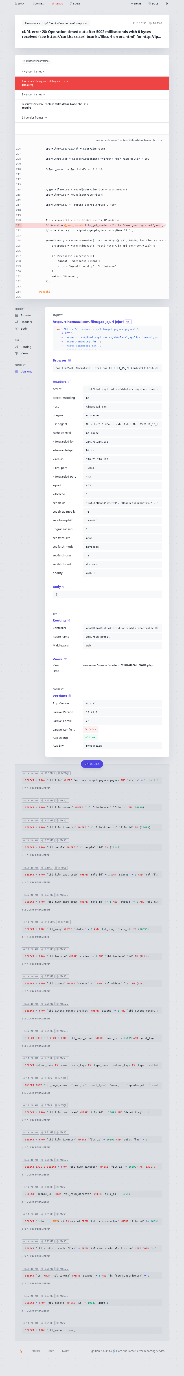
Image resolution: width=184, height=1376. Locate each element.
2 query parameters (37, 788)
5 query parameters (37, 1093)
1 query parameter (36, 855)
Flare (119, 1351)
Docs (51, 1351)
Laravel (66, 1351)
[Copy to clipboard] (158, 329)
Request (20, 309)
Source (36, 1351)
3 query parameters (37, 1046)
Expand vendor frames (38, 61)
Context (20, 365)
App (17, 340)
